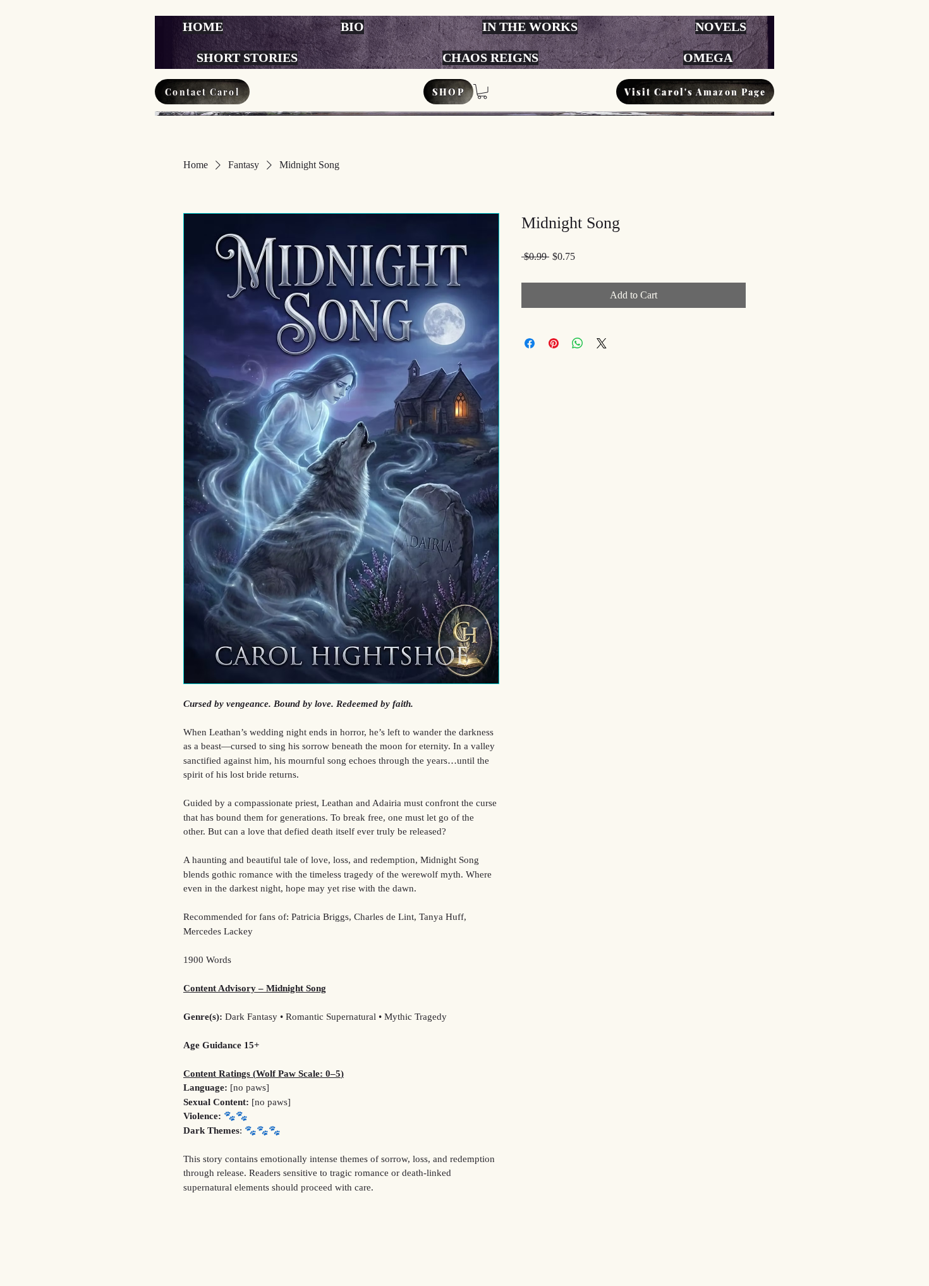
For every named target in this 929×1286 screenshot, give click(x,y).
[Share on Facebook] (529, 343)
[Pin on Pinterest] (553, 343)
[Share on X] (601, 343)
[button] (482, 91)
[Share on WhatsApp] (577, 343)
